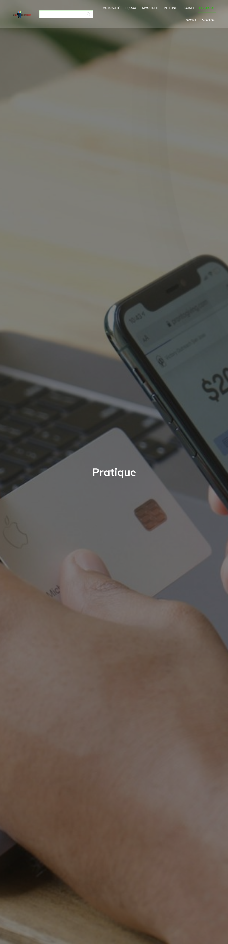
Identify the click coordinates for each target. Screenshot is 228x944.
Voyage (208, 20)
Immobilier (150, 8)
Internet (171, 8)
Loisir (189, 8)
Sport (191, 20)
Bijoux (131, 8)
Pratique (207, 8)
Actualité (111, 8)
